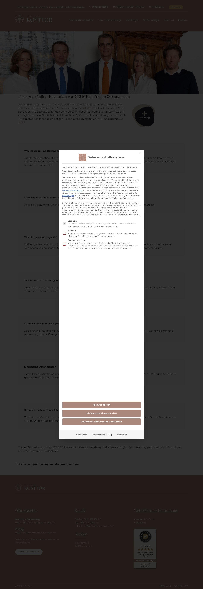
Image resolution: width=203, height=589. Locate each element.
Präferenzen (81, 435)
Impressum (122, 435)
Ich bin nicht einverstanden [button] (101, 413)
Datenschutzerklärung (72, 190)
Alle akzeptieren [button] (101, 404)
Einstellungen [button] (68, 195)
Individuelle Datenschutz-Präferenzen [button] (101, 421)
